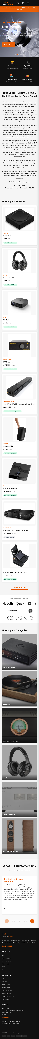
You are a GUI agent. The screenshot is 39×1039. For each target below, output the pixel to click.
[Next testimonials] (32, 921)
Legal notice (5, 999)
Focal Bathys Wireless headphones (15, 278)
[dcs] (9, 618)
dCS (3, 955)
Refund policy (6, 987)
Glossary (4, 981)
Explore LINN (8, 45)
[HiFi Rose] (20, 604)
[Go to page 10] (26, 921)
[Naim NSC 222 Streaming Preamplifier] (19, 513)
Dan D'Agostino (6, 961)
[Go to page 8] (22, 921)
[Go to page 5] (17, 921)
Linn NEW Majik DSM (10, 488)
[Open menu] (28, 3)
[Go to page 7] (21, 921)
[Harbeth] (8, 604)
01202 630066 (7, 946)
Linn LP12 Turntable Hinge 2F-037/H (15, 572)
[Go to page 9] (24, 921)
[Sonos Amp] (19, 219)
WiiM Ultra (6, 320)
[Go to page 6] (19, 921)
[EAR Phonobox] (19, 345)
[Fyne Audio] (32, 604)
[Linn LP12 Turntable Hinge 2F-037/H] (19, 556)
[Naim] (21, 618)
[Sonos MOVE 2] (19, 429)
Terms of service (7, 990)
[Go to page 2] (12, 921)
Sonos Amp (7, 236)
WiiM (3, 967)
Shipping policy (6, 993)
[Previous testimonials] (7, 921)
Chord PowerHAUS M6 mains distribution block (19, 404)
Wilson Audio (6, 964)
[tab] (15, 54)
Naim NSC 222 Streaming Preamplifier (16, 530)
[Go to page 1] (11, 921)
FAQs (3, 979)
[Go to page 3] (14, 921)
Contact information (8, 996)
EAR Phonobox (8, 362)
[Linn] (31, 618)
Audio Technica (6, 958)
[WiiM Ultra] (19, 303)
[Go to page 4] (16, 921)
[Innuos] (22, 611)
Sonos (4, 970)
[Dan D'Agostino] (30, 611)
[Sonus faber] (11, 611)
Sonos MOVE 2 (8, 446)
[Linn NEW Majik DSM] (19, 471)
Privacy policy (6, 984)
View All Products (19, 587)
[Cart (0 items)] (23, 3)
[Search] (18, 3)
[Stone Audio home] (8, 3)
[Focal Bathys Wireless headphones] (19, 261)
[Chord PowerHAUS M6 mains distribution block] (19, 387)
